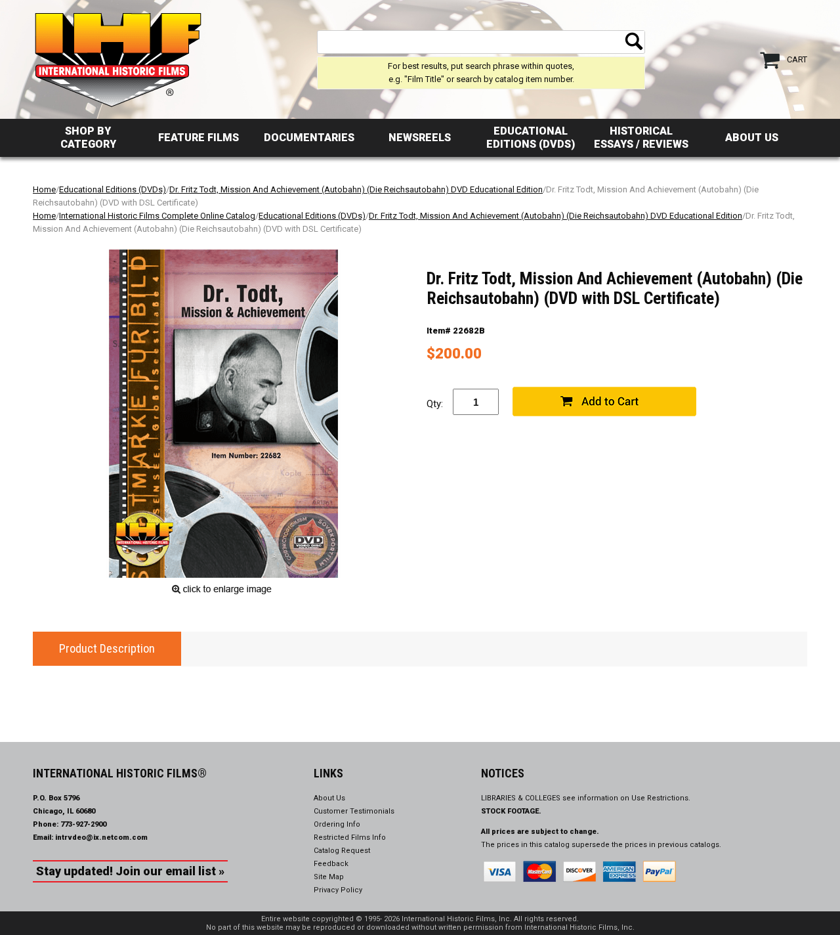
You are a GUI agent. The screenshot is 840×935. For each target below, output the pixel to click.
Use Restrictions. (660, 798)
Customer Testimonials (354, 811)
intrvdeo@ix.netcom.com (101, 837)
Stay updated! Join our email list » (130, 871)
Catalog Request (342, 850)
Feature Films (198, 137)
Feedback (331, 863)
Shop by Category (88, 137)
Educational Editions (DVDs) (530, 137)
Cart (797, 59)
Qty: (435, 404)
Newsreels (419, 137)
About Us (751, 137)
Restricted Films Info (350, 837)
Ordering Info (337, 824)
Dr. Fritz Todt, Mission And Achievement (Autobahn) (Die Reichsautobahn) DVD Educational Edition (356, 189)
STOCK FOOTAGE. (511, 811)
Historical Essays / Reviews (641, 137)
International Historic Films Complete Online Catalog (157, 216)
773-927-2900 (83, 824)
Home (44, 189)
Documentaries (309, 137)
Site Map (329, 877)
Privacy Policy (338, 890)
